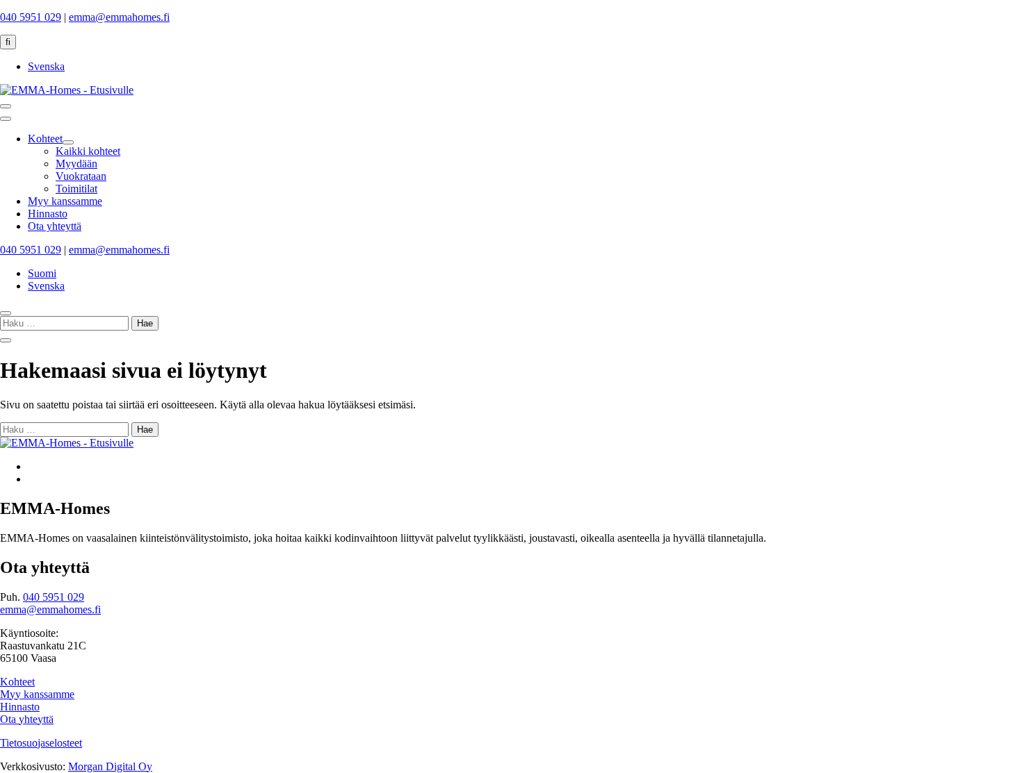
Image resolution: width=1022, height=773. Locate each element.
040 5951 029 (30, 17)
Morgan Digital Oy (110, 766)
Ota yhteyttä (27, 719)
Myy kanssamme (37, 694)
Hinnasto (20, 707)
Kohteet (17, 682)
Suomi (42, 273)
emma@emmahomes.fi (119, 17)
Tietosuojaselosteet (41, 743)
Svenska (46, 66)
